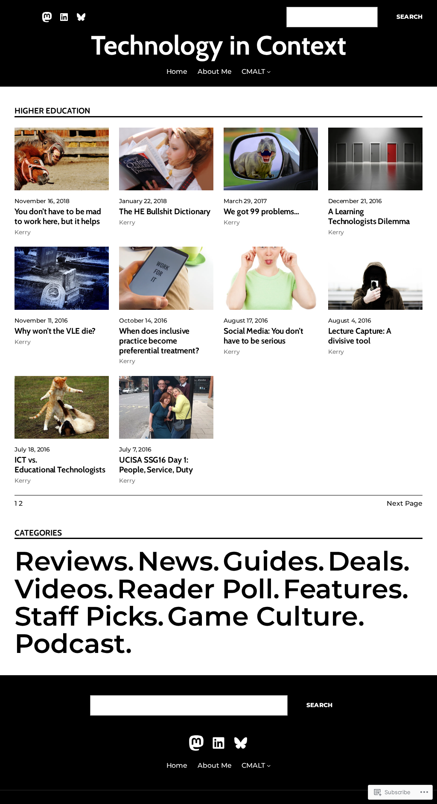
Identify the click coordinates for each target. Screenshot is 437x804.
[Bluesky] (81, 17)
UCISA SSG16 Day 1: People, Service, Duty (156, 465)
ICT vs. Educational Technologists (60, 465)
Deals (366, 561)
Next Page (404, 503)
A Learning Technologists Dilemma (369, 216)
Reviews (71, 561)
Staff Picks (86, 616)
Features (342, 589)
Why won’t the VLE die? (55, 331)
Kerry (23, 232)
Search (409, 16)
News (175, 561)
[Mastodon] (47, 17)
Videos (61, 589)
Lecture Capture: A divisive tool (359, 336)
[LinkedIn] (64, 17)
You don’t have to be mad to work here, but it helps (58, 216)
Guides (270, 561)
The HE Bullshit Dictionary (164, 211)
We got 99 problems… (261, 211)
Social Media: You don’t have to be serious (263, 336)
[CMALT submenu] (269, 71)
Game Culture (262, 616)
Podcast (70, 643)
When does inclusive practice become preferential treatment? (159, 340)
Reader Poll (195, 589)
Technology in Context (218, 45)
